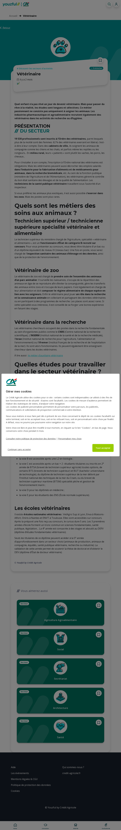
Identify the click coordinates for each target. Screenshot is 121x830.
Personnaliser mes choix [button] (69, 438)
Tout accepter (103, 448)
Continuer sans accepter (19, 449)
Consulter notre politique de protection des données (31, 438)
